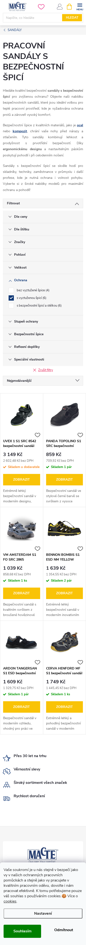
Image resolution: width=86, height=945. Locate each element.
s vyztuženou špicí (31, 298)
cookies (10, 901)
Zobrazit (21, 479)
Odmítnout (63, 930)
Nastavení (43, 913)
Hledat (72, 18)
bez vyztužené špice (32, 290)
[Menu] (79, 6)
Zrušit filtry (45, 370)
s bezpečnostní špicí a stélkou (39, 305)
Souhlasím (22, 931)
